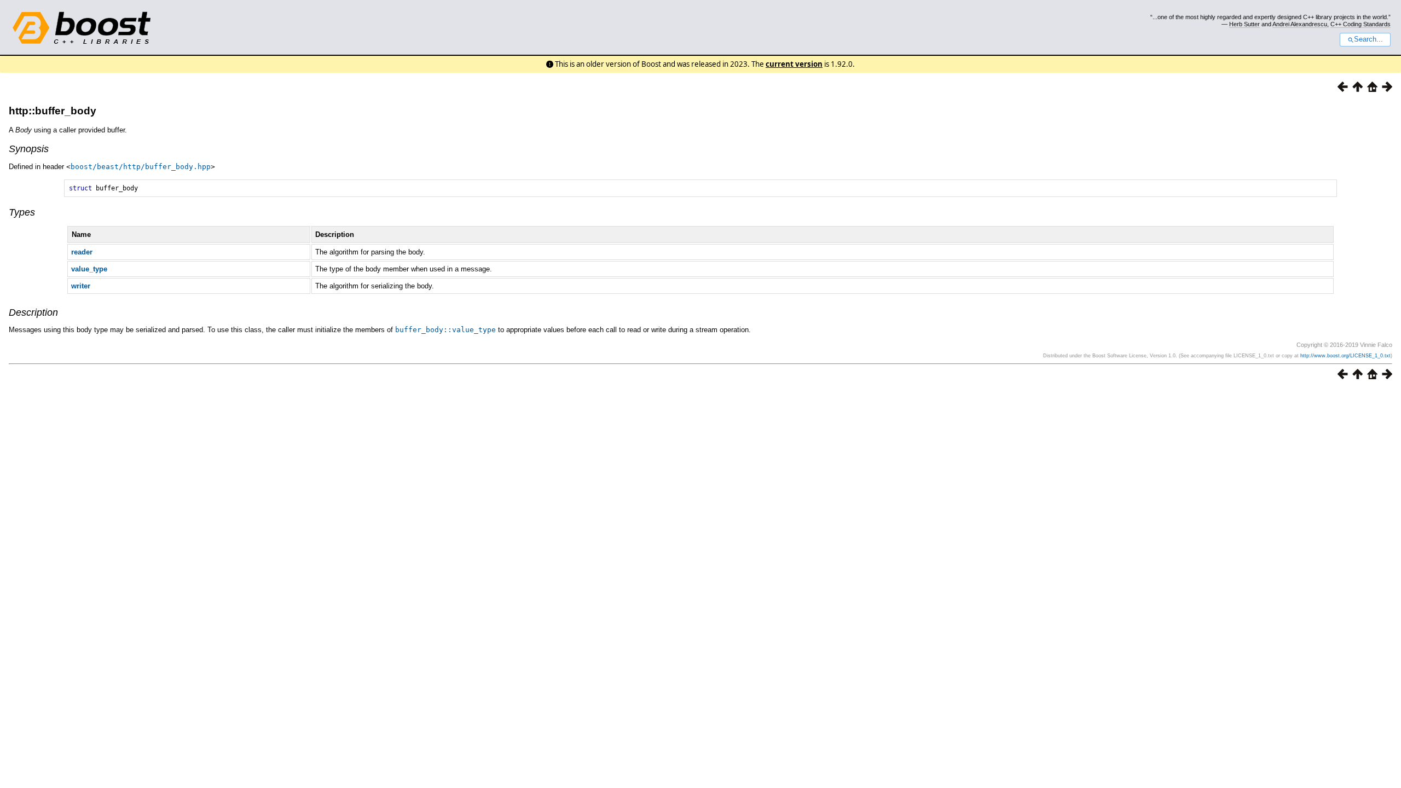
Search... (1368, 39)
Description (33, 312)
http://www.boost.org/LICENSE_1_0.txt (1345, 355)
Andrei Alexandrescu (1299, 24)
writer (80, 286)
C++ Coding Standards (1360, 24)
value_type (89, 269)
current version (794, 64)
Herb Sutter (1244, 24)
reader (81, 252)
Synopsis (29, 148)
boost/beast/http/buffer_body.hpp (141, 167)
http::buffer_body (52, 111)
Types (22, 212)
